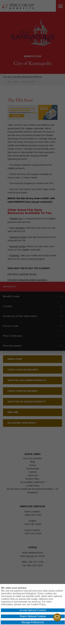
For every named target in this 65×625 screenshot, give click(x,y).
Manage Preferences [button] (33, 622)
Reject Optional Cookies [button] (33, 616)
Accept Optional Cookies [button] (33, 610)
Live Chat (57, 617)
